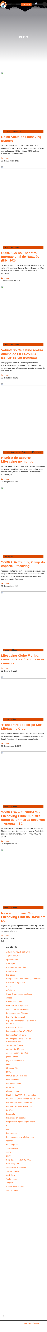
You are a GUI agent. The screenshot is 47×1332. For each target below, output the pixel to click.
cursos (9, 998)
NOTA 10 (10, 1087)
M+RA (8, 1072)
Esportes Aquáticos (14, 1027)
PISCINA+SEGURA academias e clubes (23, 1099)
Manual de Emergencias (16, 1076)
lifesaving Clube (13, 1068)
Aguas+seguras (13, 956)
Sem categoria (12, 1164)
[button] (13, 4)
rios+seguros (12, 1144)
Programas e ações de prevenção (20, 1122)
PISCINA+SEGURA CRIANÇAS (19, 1102)
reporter (9, 1141)
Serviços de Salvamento (16, 1167)
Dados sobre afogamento (17, 1005)
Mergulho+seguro (14, 1083)
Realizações (11, 1133)
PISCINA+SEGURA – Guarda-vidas (21, 1095)
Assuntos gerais (13, 971)
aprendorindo (12, 959)
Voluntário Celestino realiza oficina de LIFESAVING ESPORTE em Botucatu (22, 353)
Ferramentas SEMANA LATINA (19, 1031)
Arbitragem (11, 963)
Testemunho (11, 1179)
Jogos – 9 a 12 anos (15, 1049)
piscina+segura (12, 1091)
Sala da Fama (12, 1148)
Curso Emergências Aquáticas (19, 994)
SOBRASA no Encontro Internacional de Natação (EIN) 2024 (20, 256)
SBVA (8, 1156)
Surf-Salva (10, 1175)
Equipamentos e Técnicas (17, 1013)
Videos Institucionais (15, 1186)
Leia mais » (5, 158)
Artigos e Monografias (16, 967)
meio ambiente (12, 1079)
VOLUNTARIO (12, 1190)
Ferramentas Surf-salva (16, 1035)
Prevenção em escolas (16, 1118)
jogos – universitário (15, 1060)
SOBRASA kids (12, 1171)
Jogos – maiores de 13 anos (18, 1053)
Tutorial (9, 1183)
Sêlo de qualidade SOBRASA (18, 1160)
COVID (9, 986)
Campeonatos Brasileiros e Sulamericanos (24, 979)
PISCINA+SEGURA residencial (19, 1106)
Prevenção (10, 1114)
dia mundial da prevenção (17, 1009)
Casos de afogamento (15, 982)
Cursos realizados (14, 1001)
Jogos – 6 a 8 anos (14, 1045)
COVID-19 (10, 990)
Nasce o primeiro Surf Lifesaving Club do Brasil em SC (23, 916)
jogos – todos (12, 1057)
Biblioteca (10, 975)
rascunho (10, 1129)
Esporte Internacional (15, 1017)
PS (7, 1125)
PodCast (10, 1110)
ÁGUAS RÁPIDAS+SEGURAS (18, 952)
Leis (8, 1064)
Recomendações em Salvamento (20, 1137)
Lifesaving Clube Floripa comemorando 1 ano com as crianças (23, 659)
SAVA (8, 1152)
